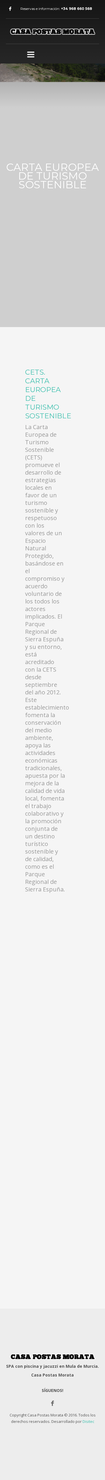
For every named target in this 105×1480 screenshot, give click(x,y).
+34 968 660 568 (76, 8)
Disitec (88, 1421)
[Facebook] (10, 8)
